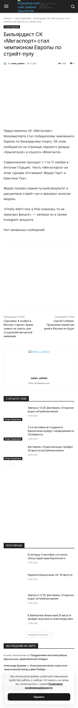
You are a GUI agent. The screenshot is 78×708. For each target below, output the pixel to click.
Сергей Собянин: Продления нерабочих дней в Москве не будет (59, 324)
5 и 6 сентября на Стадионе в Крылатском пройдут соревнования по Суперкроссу (51, 431)
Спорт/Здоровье (23, 18)
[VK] (18, 72)
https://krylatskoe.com (39, 383)
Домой (7, 18)
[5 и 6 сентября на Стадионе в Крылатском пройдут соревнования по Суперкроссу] (14, 433)
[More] (52, 72)
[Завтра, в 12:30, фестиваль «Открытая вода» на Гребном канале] (14, 413)
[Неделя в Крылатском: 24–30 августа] (14, 580)
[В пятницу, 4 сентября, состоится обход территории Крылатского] (14, 560)
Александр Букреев (15, 665)
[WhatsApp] (35, 72)
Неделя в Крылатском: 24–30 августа (50, 574)
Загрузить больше (38, 634)
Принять (39, 696)
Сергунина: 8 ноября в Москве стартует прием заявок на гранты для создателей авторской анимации (18, 328)
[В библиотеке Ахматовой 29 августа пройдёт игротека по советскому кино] (14, 621)
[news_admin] (6, 63)
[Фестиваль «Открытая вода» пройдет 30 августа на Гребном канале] (14, 452)
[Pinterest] (43, 72)
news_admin (18, 63)
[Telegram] (27, 72)
